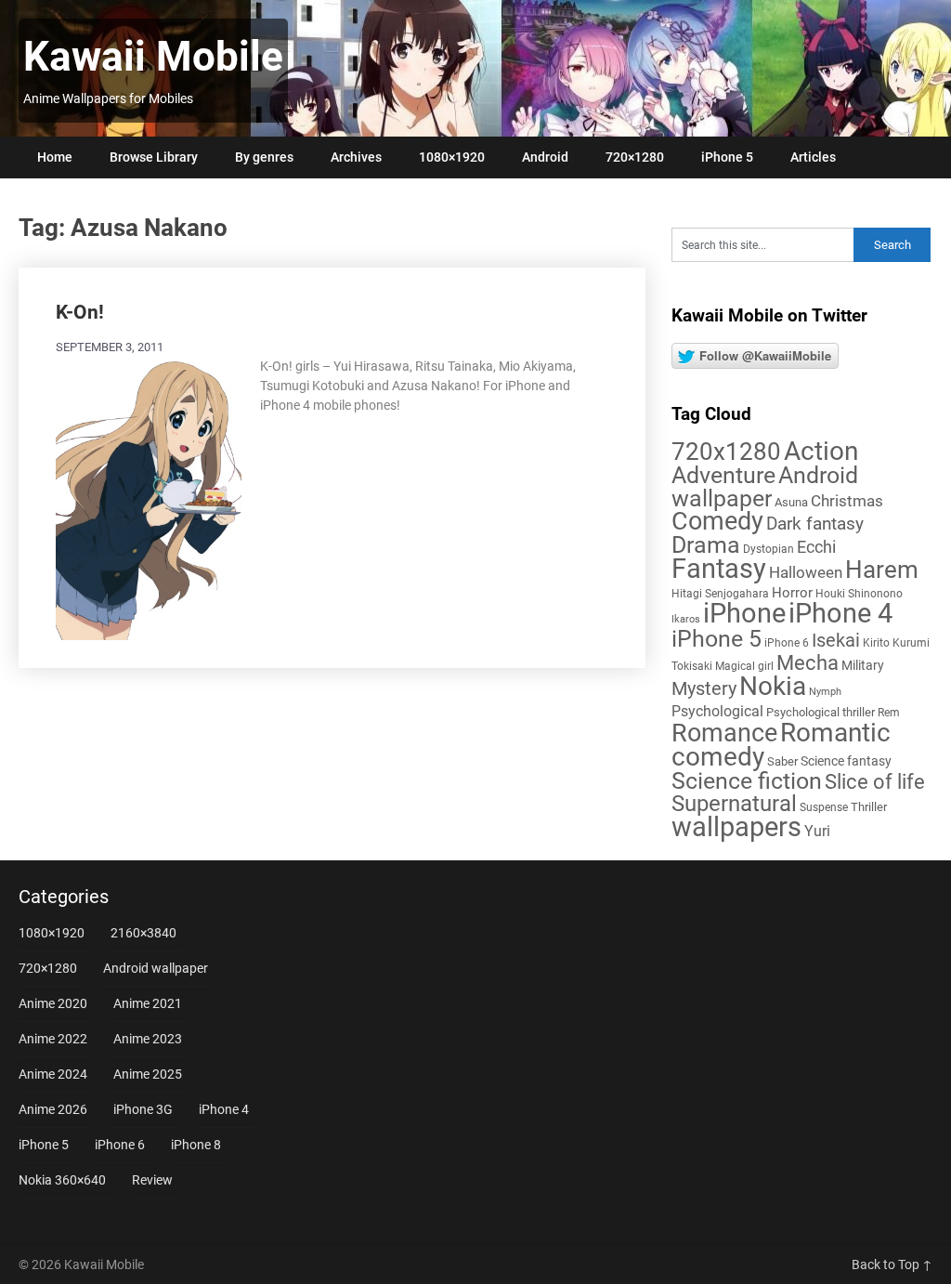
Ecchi (816, 547)
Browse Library (154, 157)
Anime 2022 (53, 1038)
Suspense (824, 807)
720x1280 (726, 451)
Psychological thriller (820, 712)
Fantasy (718, 568)
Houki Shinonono (859, 593)
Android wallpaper (764, 487)
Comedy (717, 521)
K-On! (80, 312)
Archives (356, 157)
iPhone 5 (727, 157)
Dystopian (768, 549)
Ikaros (685, 619)
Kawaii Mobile (153, 57)
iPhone (744, 613)
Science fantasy (846, 760)
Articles (813, 157)
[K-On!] (148, 498)
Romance (724, 733)
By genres (264, 157)
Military (862, 665)
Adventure (723, 475)
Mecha (807, 663)
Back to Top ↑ (892, 1264)
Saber (782, 761)
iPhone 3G (143, 1109)
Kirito (876, 642)
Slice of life (875, 781)
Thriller (869, 807)
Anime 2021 (147, 1003)
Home (54, 157)
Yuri (817, 831)
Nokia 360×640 (62, 1180)
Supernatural (734, 804)
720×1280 (635, 157)
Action (821, 451)
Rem (889, 712)
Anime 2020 (53, 1003)
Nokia (772, 686)
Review (152, 1180)
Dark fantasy (815, 524)
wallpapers (736, 827)
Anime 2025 (147, 1074)
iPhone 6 (786, 642)
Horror (792, 592)
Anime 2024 (53, 1074)
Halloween (805, 572)
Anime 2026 (53, 1109)
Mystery (703, 689)
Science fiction (746, 780)
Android (545, 157)
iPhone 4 (840, 613)
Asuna (791, 502)
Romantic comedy (781, 744)
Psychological (717, 711)
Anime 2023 (147, 1038)
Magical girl (744, 666)
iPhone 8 (196, 1144)
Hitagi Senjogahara (720, 593)
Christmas (847, 500)
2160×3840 (143, 932)
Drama (705, 544)
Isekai (836, 640)
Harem (881, 569)
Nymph (825, 692)
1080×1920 (452, 157)
